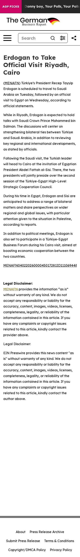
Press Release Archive (47, 532)
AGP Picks (10, 6)
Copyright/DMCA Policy (27, 550)
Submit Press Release (23, 541)
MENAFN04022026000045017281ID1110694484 (41, 265)
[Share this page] (74, 38)
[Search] (53, 38)
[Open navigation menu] (7, 38)
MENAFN (12, 83)
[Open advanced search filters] (62, 38)
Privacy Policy (61, 550)
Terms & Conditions (59, 541)
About (20, 532)
